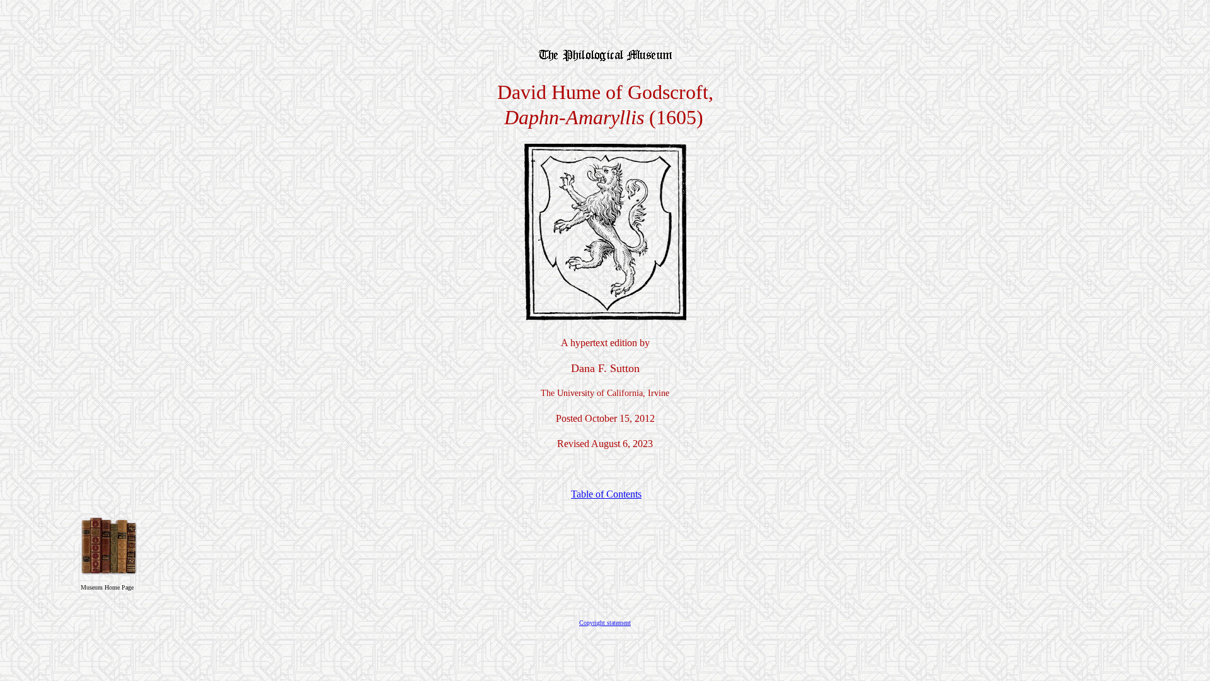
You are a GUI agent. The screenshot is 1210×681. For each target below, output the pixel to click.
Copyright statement (605, 622)
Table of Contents (606, 494)
